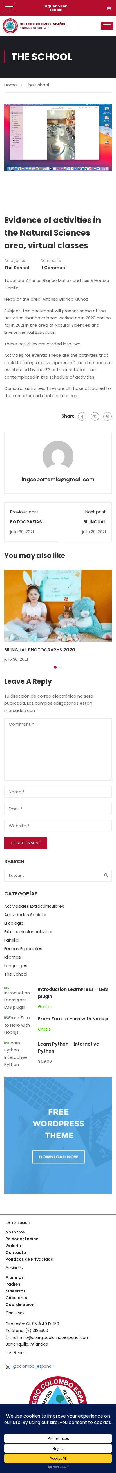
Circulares (16, 1298)
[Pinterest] (107, 416)
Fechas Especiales (23, 949)
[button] (55, 667)
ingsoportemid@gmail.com (58, 479)
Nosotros (15, 1232)
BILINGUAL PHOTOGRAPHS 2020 (39, 650)
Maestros (16, 1291)
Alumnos (15, 1277)
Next (107, 137)
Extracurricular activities (28, 932)
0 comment (53, 268)
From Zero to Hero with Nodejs (73, 1019)
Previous (8, 137)
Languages (15, 966)
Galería (13, 1245)
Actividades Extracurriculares (34, 906)
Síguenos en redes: (56, 7)
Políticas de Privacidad (29, 1259)
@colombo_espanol (32, 1366)
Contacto (16, 1252)
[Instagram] (109, 7)
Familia (11, 940)
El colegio (14, 923)
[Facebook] (82, 416)
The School (37, 85)
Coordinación (20, 1304)
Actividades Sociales (26, 915)
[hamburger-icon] (9, 8)
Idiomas (12, 957)
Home (10, 85)
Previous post (24, 512)
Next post (95, 512)
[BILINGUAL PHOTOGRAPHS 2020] (58, 606)
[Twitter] (95, 416)
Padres (13, 1284)
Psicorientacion (22, 1239)
